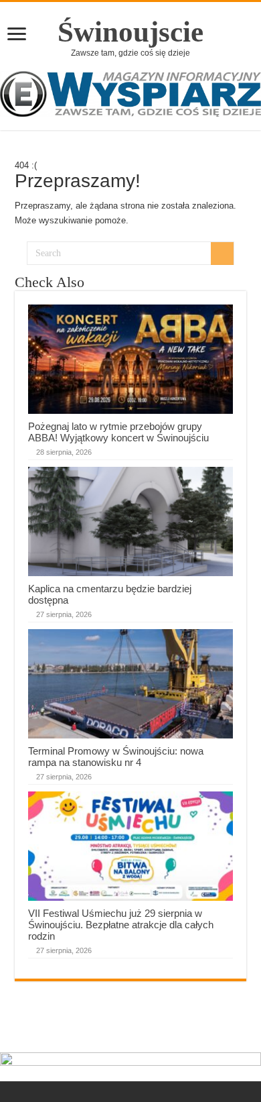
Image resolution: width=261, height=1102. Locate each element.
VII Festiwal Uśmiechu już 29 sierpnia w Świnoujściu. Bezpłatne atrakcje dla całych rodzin (120, 924)
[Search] (222, 253)
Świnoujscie (130, 32)
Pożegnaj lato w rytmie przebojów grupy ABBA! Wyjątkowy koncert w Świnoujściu (118, 432)
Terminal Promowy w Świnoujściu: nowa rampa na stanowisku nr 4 (115, 756)
